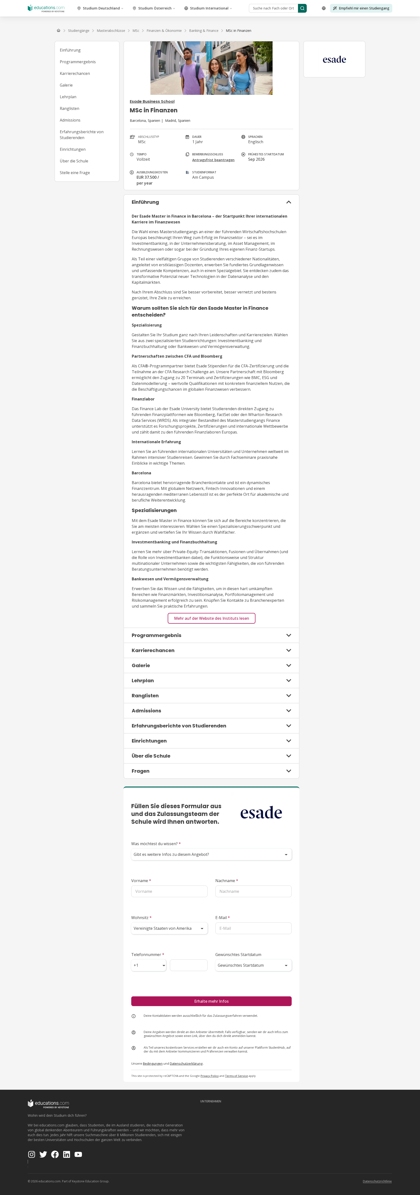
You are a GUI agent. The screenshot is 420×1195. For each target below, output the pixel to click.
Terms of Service (236, 1076)
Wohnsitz (141, 917)
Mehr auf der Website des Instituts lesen (211, 618)
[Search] (302, 8)
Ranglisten (69, 108)
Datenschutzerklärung (186, 1063)
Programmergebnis (78, 61)
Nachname (226, 880)
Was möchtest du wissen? (156, 843)
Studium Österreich (155, 8)
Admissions (70, 120)
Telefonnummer (147, 954)
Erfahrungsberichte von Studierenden (82, 134)
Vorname (141, 880)
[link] (238, 30)
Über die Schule (74, 161)
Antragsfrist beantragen (213, 160)
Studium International (209, 8)
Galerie (66, 85)
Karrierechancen (75, 73)
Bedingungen (153, 1063)
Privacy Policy (210, 1076)
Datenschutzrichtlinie (377, 1181)
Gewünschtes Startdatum (238, 954)
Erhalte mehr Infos (211, 1001)
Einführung (70, 50)
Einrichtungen (73, 149)
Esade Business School (152, 101)
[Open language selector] (323, 8)
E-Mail (222, 917)
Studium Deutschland (101, 8)
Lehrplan (68, 96)
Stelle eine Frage (75, 172)
